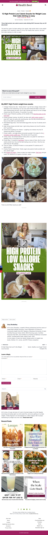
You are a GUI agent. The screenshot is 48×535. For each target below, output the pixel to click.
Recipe (23, 10)
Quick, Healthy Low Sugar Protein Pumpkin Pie (37, 346)
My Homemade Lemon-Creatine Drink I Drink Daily (12, 499)
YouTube (28, 17)
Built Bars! (21, 140)
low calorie (12, 319)
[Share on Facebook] (1, 267)
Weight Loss (39, 525)
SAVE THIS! (37, 97)
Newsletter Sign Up (39, 527)
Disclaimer (8, 526)
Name (4, 378)
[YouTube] (24, 509)
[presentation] (12, 435)
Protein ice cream (11, 152)
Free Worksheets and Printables (39, 521)
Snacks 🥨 (28, 10)
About (8, 520)
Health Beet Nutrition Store (8, 524)
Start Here (8, 518)
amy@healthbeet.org (33, 513)
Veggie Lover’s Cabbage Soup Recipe (35, 473)
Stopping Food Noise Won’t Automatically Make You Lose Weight (35, 448)
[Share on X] (1, 269)
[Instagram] (21, 509)
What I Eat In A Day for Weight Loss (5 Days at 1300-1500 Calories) (13, 474)
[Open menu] (2, 5)
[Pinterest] (27, 509)
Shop (40, 518)
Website (35, 378)
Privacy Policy (8, 527)
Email (19, 378)
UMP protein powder (37, 117)
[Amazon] (29, 509)
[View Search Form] (45, 5)
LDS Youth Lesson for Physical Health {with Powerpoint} (12, 448)
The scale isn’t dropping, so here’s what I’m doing (35, 499)
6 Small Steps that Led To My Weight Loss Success (11, 346)
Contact (8, 522)
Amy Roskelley (19, 19)
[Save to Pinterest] (1, 271)
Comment (4, 358)
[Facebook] (18, 509)
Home (18, 10)
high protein (5, 319)
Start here (39, 152)
